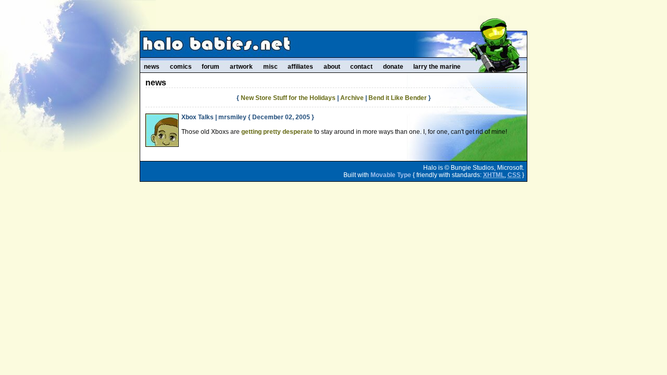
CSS (514, 175)
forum (210, 66)
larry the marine (437, 66)
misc (270, 66)
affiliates (300, 66)
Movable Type (390, 175)
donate (393, 66)
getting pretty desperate (277, 131)
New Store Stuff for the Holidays (288, 98)
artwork (241, 66)
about (332, 66)
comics (181, 66)
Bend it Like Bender (397, 98)
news (151, 66)
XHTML (493, 175)
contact (361, 66)
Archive (352, 98)
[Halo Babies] (333, 44)
